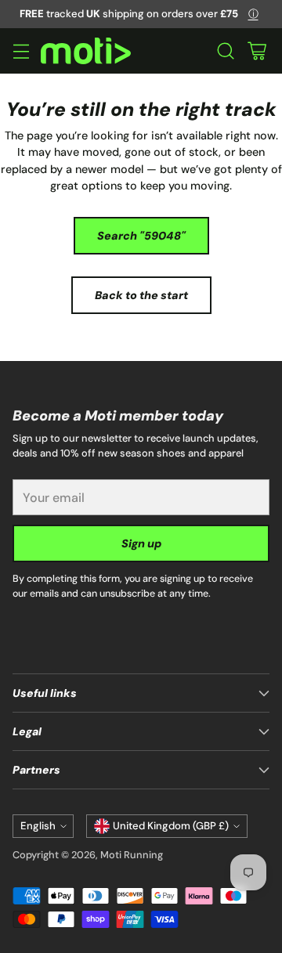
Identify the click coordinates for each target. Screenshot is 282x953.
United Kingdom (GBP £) (171, 825)
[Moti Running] (86, 51)
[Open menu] (21, 51)
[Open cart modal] (256, 51)
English (38, 825)
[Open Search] (225, 51)
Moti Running (131, 854)
